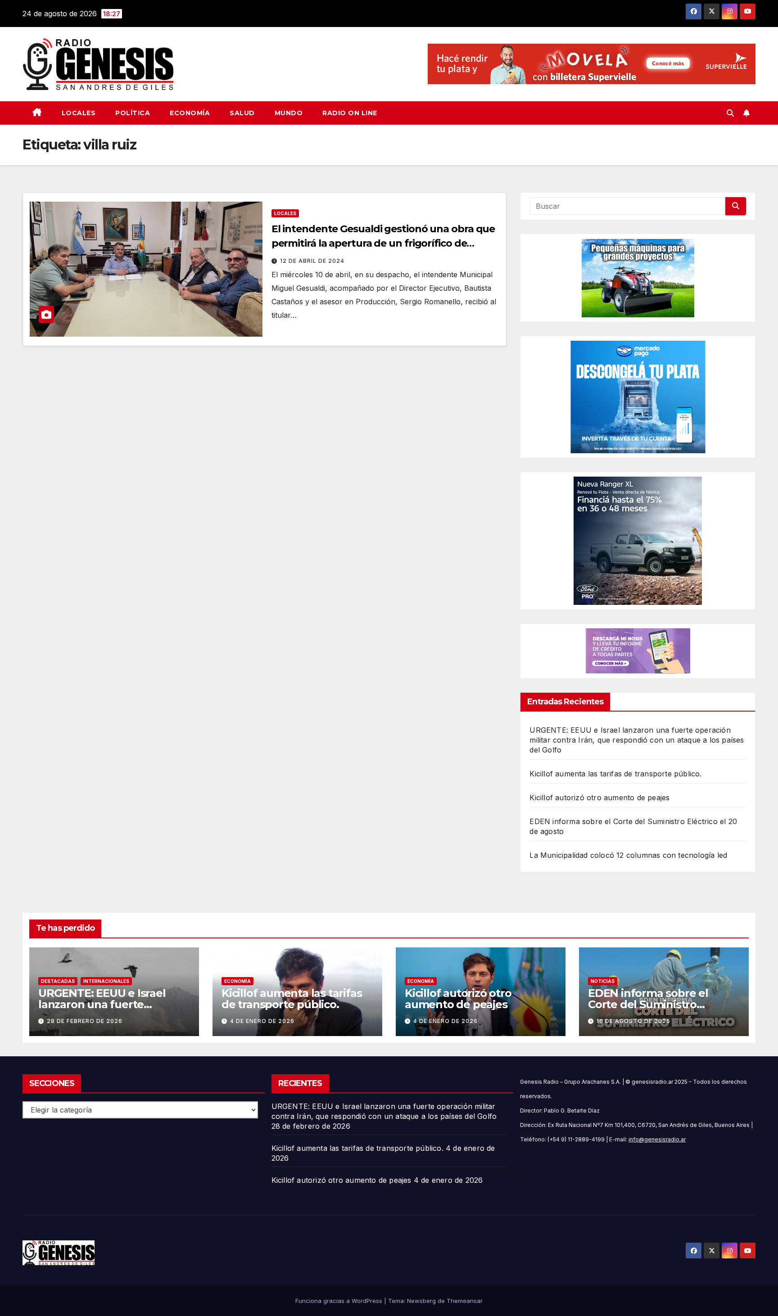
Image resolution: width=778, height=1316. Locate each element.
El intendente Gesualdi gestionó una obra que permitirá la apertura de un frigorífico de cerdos (383, 243)
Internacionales (106, 981)
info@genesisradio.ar (657, 1139)
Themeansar (465, 1300)
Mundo (289, 113)
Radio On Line (349, 113)
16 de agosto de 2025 (633, 1021)
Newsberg (421, 1300)
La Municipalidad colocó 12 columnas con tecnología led (628, 855)
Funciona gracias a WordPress (339, 1300)
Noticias (603, 981)
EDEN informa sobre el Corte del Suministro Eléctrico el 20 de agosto (652, 1004)
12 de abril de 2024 (312, 260)
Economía (190, 113)
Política (132, 113)
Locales (79, 113)
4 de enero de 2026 (262, 1021)
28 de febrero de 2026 (84, 1021)
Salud (242, 113)
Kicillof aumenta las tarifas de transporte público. (615, 773)
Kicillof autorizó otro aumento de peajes (599, 797)
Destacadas (58, 981)
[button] (730, 112)
